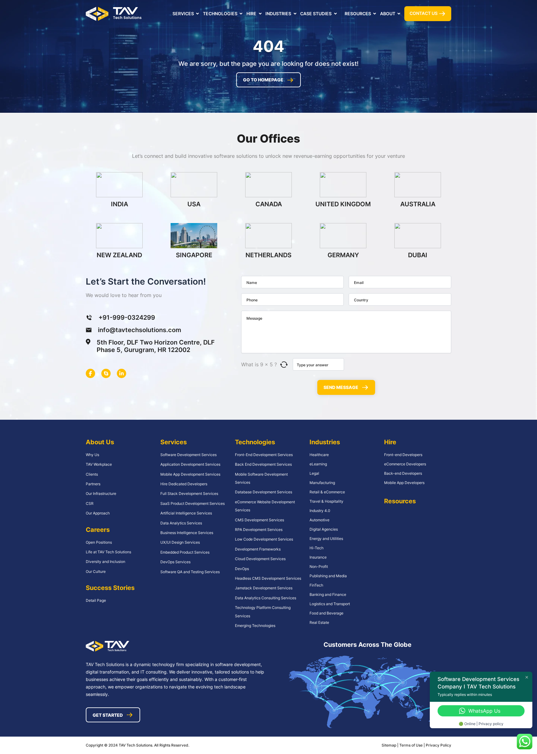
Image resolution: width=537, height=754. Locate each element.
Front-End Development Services (264, 454)
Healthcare (319, 454)
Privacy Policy (438, 745)
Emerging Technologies (255, 625)
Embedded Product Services (184, 552)
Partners (93, 484)
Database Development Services (263, 492)
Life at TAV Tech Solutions (108, 552)
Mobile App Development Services (190, 474)
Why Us (92, 454)
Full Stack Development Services (189, 493)
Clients (92, 474)
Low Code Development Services (264, 539)
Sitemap (389, 745)
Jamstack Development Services (263, 588)
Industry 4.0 (320, 510)
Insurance (318, 557)
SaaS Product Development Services (192, 503)
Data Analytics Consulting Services (265, 598)
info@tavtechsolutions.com (139, 330)
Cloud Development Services (260, 558)
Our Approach (98, 513)
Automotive (319, 520)
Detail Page (96, 600)
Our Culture (96, 571)
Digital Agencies (324, 529)
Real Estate (319, 622)
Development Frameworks (258, 549)
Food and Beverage (326, 613)
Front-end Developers (403, 454)
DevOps (242, 568)
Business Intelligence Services (186, 532)
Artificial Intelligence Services (186, 513)
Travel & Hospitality (326, 501)
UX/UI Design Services (180, 542)
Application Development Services (190, 464)
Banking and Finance (328, 594)
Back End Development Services (263, 464)
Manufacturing (322, 482)
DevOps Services (175, 562)
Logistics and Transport (330, 603)
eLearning (318, 464)
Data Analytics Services (181, 523)
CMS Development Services (259, 520)
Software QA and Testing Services (190, 571)
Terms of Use (411, 745)
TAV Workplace (99, 464)
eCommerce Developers (405, 464)
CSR (90, 503)
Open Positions (99, 542)
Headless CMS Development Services (268, 578)
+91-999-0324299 (127, 317)
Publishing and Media (328, 575)
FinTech (316, 585)
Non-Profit (319, 566)
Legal (314, 473)
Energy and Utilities (326, 538)
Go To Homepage (263, 79)
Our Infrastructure (101, 493)
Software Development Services (188, 454)
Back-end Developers (403, 473)
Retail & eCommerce (327, 492)
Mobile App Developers (404, 482)
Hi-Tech (317, 548)
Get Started (108, 715)
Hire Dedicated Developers (183, 484)
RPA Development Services (258, 529)
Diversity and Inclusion (105, 561)
